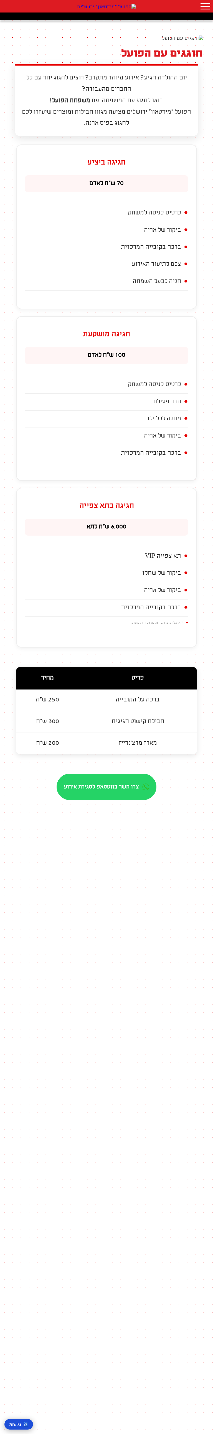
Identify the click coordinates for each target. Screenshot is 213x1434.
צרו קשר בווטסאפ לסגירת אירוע (101, 787)
